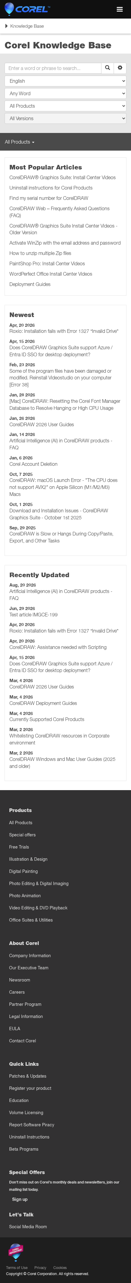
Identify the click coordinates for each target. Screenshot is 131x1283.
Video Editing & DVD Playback (38, 908)
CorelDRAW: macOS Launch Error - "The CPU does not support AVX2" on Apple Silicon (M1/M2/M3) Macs (63, 487)
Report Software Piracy (31, 1125)
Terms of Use (16, 1267)
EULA (14, 1028)
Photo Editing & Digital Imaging (39, 883)
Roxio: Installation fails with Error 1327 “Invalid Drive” (63, 331)
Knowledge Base (24, 28)
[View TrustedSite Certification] (44, 1253)
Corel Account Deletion (33, 464)
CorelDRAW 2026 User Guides (41, 424)
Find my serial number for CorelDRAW (48, 198)
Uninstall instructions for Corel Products (51, 187)
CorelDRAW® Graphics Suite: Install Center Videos (62, 177)
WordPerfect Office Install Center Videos (50, 274)
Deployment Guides (30, 284)
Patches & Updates (27, 1076)
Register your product (30, 1088)
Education (19, 1100)
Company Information (30, 955)
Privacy (40, 1267)
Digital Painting (23, 871)
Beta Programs (23, 1149)
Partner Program (25, 1004)
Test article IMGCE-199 (33, 614)
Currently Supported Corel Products (46, 719)
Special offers (22, 835)
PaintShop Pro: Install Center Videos (47, 263)
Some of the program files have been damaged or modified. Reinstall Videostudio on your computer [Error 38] (60, 378)
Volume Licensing (26, 1112)
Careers (17, 992)
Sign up (20, 1199)
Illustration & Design (28, 859)
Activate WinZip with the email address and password (65, 243)
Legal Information (26, 1016)
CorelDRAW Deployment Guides (43, 703)
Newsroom (19, 980)
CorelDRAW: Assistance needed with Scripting (58, 647)
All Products (20, 822)
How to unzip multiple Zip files (40, 253)
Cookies (60, 1267)
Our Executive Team (28, 968)
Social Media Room (28, 1226)
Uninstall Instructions (29, 1137)
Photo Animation (25, 895)
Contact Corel (22, 1041)
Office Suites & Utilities (31, 920)
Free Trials (19, 847)
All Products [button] (18, 142)
